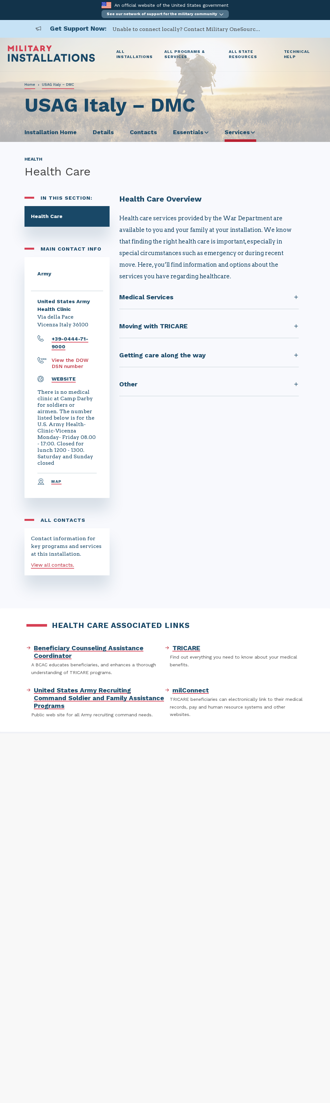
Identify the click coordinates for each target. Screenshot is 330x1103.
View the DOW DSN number (70, 363)
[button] (165, 14)
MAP (56, 481)
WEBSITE (64, 379)
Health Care (47, 216)
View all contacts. (52, 565)
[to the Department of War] (106, 5)
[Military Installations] (51, 60)
